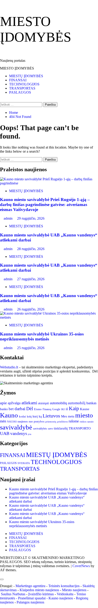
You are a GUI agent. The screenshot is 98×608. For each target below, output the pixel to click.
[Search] (1, 100)
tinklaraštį (61, 428)
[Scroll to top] (1, 574)
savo (50, 428)
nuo (31, 421)
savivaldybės (40, 428)
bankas (91, 403)
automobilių (58, 403)
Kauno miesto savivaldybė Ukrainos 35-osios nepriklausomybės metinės (42, 336)
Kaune (84, 409)
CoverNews (81, 566)
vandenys (18, 433)
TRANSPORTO (80, 428)
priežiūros (62, 421)
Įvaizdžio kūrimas (41, 594)
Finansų (47, 409)
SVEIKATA (24, 463)
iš (67, 409)
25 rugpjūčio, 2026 (30, 348)
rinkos (83, 421)
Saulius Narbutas (13, 594)
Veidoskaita (65, 594)
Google (56, 409)
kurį (35, 416)
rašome (74, 421)
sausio (90, 421)
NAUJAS (12, 421)
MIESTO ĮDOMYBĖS (17, 68)
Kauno (9, 415)
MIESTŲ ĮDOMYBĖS (26, 76)
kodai (22, 416)
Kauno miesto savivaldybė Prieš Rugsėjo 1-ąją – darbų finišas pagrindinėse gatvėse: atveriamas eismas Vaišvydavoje (45, 204)
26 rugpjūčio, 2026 (30, 309)
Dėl (29, 408)
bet (11, 409)
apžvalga (14, 403)
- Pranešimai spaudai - (32, 598)
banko (4, 409)
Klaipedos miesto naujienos (39, 590)
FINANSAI (17, 80)
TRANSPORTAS (22, 88)
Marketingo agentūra (30, 586)
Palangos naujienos (30, 602)
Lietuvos (51, 416)
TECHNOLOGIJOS (24, 84)
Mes (64, 416)
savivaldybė (16, 427)
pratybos (39, 421)
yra (29, 434)
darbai (20, 408)
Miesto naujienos (74, 590)
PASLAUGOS (20, 92)
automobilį (76, 403)
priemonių (50, 421)
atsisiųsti (43, 403)
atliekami (29, 402)
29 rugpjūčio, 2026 (30, 218)
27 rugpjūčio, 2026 (30, 279)
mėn (3, 421)
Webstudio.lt (9, 367)
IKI (63, 409)
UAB (4, 433)
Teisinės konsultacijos (64, 586)
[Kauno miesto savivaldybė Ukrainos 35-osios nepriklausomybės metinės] (49, 317)
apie (3, 403)
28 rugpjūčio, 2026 (30, 249)
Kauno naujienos (61, 598)
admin (8, 218)
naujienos (23, 421)
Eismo (38, 409)
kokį (29, 416)
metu (71, 416)
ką (40, 416)
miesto (84, 415)
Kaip (74, 408)
